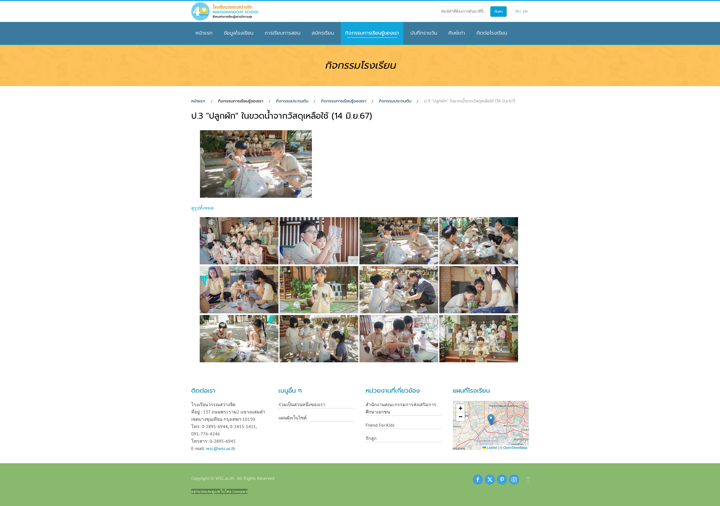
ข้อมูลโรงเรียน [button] (238, 33)
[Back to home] (225, 11)
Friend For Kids (380, 425)
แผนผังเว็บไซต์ (292, 417)
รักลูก (371, 438)
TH (517, 11)
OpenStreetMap (515, 447)
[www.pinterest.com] (502, 479)
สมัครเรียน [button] (323, 33)
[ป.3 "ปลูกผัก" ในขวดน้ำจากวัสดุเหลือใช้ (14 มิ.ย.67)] (256, 165)
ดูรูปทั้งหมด (202, 208)
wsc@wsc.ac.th (220, 448)
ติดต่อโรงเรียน (491, 33)
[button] (490, 420)
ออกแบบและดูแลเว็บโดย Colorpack (219, 491)
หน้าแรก (204, 33)
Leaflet (491, 447)
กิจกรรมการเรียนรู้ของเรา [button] (372, 33)
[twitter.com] (490, 479)
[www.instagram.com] (514, 479)
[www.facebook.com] (478, 479)
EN (525, 11)
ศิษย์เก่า (456, 33)
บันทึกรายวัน (423, 33)
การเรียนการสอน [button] (282, 33)
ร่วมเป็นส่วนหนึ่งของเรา (301, 404)
